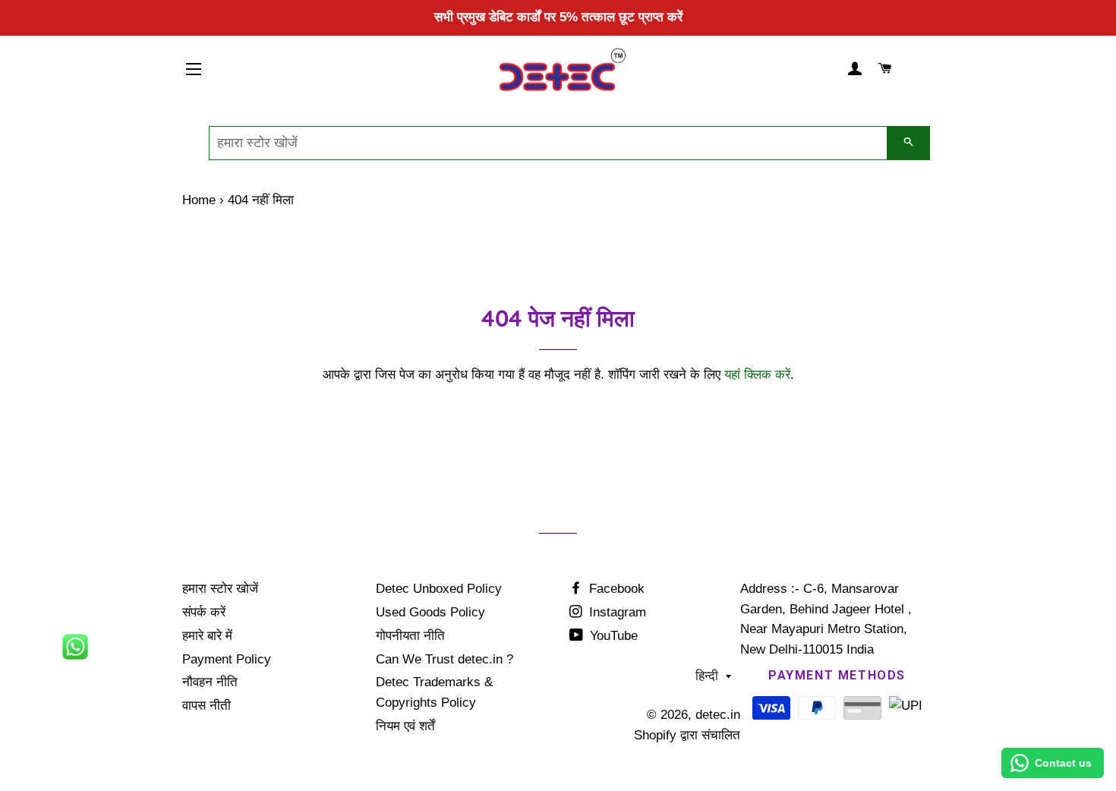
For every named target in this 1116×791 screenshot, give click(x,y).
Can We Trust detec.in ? (444, 659)
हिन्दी (706, 676)
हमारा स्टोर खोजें (220, 588)
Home (199, 200)
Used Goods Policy (430, 612)
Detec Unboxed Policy (439, 588)
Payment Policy (226, 659)
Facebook (615, 588)
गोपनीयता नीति (410, 636)
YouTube (612, 636)
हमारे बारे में (207, 636)
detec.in (717, 714)
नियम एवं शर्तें (405, 726)
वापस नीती (206, 705)
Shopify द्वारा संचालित (687, 735)
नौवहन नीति (210, 682)
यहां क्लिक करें (757, 374)
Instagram (615, 612)
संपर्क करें (203, 612)
